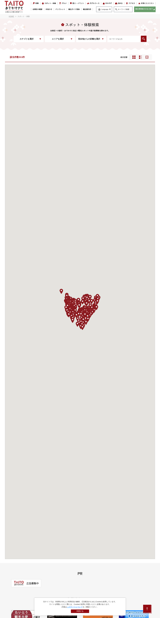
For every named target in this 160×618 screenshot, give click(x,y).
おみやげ (108, 3)
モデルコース (95, 3)
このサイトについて (75, 607)
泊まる (120, 3)
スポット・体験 (50, 3)
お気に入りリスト (147, 3)
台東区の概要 (37, 9)
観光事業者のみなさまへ (144, 9)
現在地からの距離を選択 (89, 39)
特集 (37, 3)
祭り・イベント (78, 3)
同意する (80, 611)
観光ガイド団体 (74, 9)
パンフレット (60, 9)
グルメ (64, 3)
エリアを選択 (58, 39)
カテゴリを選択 (27, 39)
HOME (11, 16)
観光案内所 (87, 9)
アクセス (131, 3)
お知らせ (49, 9)
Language (104, 9)
